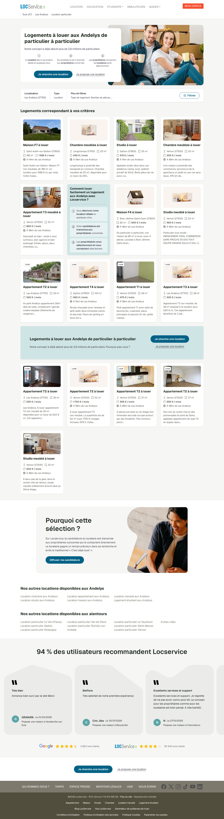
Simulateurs (136, 7)
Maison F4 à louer (129, 212)
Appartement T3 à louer (180, 287)
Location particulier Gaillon (36, 626)
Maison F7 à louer (36, 145)
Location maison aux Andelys (84, 600)
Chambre (109, 802)
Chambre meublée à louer (88, 145)
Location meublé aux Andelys (131, 596)
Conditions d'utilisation (68, 814)
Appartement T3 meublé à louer (42, 214)
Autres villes (168, 622)
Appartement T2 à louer (40, 287)
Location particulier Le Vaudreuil (133, 622)
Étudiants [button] (114, 7)
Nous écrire (147, 786)
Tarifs (59, 786)
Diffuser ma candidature (65, 560)
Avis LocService (103, 808)
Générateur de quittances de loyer (132, 808)
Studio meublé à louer (179, 212)
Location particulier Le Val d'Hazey (41, 622)
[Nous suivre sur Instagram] (178, 786)
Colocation (95, 7)
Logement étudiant (148, 802)
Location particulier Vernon (130, 630)
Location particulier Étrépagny (38, 630)
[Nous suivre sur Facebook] (164, 786)
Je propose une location (90, 74)
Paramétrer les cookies (155, 814)
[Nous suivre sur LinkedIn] (200, 786)
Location (76, 7)
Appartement (72, 802)
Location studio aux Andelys (37, 600)
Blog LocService (83, 808)
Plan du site (126, 796)
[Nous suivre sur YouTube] (192, 786)
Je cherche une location (53, 74)
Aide (130, 786)
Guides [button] (153, 7)
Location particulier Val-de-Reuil (86, 622)
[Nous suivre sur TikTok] (185, 786)
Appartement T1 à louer (133, 287)
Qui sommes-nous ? (35, 786)
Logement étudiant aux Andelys (133, 600)
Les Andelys (41, 14)
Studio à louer (127, 145)
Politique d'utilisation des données (101, 814)
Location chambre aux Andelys (39, 596)
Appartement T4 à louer (87, 287)
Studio (97, 802)
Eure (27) (27, 14)
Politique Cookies (131, 814)
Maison (86, 802)
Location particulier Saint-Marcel (133, 626)
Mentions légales (108, 786)
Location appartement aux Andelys (88, 596)
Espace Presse (80, 786)
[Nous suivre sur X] (171, 786)
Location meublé (126, 802)
